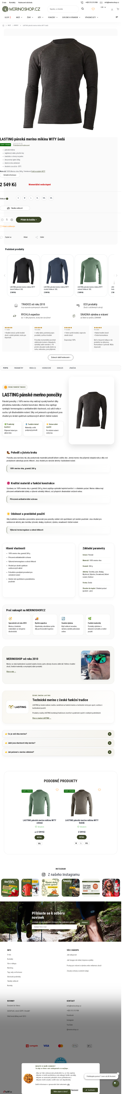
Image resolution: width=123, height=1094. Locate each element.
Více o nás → (11, 672)
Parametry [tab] (18, 368)
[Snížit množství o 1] (2, 220)
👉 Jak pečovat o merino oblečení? (57, 752)
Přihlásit (85, 922)
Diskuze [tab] (60, 368)
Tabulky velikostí (12, 981)
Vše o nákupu (11, 963)
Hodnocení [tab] (46, 368)
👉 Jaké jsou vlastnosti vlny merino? (57, 743)
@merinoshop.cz (72, 1030)
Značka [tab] (72, 368)
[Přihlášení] (112, 9)
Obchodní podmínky (14, 977)
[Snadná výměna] (71, 624)
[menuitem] (8, 17)
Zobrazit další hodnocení (60, 357)
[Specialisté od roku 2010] (18, 624)
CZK (102, 7)
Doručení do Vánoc (13, 1006)
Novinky (9, 985)
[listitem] (23, 275)
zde (68, 1084)
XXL (39, 844)
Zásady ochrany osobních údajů (78, 971)
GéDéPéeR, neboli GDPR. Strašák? (18, 1011)
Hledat (83, 9)
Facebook (70, 1015)
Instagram (70, 1020)
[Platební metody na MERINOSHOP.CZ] (32, 1046)
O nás (4, 3)
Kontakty (12, 3)
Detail (39, 837)
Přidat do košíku (28, 219)
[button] (4, 275)
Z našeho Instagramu (64, 874)
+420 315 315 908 (73, 1011)
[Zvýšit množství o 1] (11, 220)
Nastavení (74, 1090)
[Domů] (4, 25)
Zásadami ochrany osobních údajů (65, 932)
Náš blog (10, 968)
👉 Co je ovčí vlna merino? (57, 734)
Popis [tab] (5, 368)
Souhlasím (91, 1090)
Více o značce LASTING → (41, 718)
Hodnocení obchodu (25, 3)
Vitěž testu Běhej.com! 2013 (16, 1016)
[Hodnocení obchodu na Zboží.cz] (7, 1092)
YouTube (70, 1025)
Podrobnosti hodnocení (21, 145)
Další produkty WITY (38, 171)
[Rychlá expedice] (45, 624)
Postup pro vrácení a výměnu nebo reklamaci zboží (84, 966)
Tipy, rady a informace (14, 972)
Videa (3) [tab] (32, 368)
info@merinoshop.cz (74, 1006)
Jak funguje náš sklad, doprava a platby (80, 960)
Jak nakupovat (72, 955)
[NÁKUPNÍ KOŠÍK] (118, 9)
